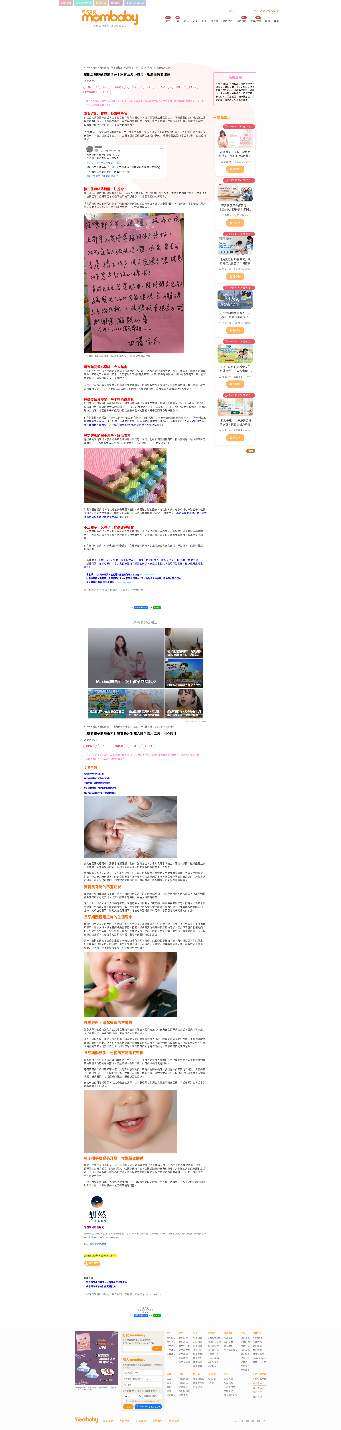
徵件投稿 (245, 1350)
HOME (87, 67)
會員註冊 (245, 1362)
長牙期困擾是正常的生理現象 (97, 778)
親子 (204, 20)
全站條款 (125, 1420)
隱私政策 (155, 1401)
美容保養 (257, 1350)
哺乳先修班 (213, 1362)
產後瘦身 (236, 93)
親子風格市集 (241, 100)
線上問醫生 (198, 1378)
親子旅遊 (197, 1346)
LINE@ (157, 607)
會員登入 (245, 1366)
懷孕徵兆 (227, 90)
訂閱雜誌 (141, 1420)
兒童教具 (183, 1395)
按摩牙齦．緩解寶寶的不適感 (97, 783)
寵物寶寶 (197, 1366)
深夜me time (259, 1358)
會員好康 (245, 1342)
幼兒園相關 (184, 1391)
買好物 (211, 1382)
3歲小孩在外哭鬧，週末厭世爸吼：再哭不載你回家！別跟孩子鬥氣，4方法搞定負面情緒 (148, 560)
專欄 (267, 20)
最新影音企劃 (214, 1338)
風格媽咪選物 (231, 1395)
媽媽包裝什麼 (259, 1362)
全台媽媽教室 (231, 1350)
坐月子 (170, 1391)
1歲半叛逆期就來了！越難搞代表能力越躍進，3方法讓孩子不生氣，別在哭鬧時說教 (184, 653)
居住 (105, 87)
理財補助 (197, 1362)
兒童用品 (183, 1382)
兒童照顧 (104, 67)
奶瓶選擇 (247, 93)
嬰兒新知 (183, 1354)
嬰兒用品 (183, 1342)
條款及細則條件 (143, 1401)
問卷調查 (245, 1354)
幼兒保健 (212, 1366)
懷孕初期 (171, 1342)
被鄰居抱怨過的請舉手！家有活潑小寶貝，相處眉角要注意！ (141, 67)
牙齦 (134, 746)
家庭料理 (197, 1350)
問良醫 (214, 20)
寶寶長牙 (90, 746)
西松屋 (235, 84)
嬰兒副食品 (184, 1350)
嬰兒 (186, 20)
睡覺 (178, 87)
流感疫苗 (231, 96)
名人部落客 (229, 1387)
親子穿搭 (197, 1358)
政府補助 (229, 87)
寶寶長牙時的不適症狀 (94, 774)
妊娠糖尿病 (244, 96)
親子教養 (197, 1338)
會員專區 (245, 1370)
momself (257, 1338)
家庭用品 (197, 1342)
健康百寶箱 (198, 1354)
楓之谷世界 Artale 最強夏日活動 (107, 713)
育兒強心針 (184, 1346)
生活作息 (192, 87)
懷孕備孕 (171, 1338)
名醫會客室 (213, 1354)
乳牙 (105, 746)
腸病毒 (219, 87)
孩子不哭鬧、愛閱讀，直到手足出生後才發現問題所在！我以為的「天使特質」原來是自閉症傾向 (132, 578)
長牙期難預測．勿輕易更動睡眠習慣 (100, 788)
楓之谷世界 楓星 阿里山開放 (99, 582)
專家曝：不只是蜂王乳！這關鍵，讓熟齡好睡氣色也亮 (111, 574)
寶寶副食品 (242, 87)
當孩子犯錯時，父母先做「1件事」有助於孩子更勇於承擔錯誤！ (184, 713)
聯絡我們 (174, 1420)
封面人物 (228, 1378)
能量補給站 (90, 92)
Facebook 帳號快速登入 (150, 1407)
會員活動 (228, 1346)
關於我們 (108, 1420)
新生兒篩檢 (184, 1362)
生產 (177, 20)
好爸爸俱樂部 (259, 1378)
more (250, 451)
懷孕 (168, 20)
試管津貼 (171, 1354)
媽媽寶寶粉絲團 (141, 607)
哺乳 (169, 1387)
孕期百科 (171, 1346)
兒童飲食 (183, 1387)
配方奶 (226, 84)
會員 (276, 20)
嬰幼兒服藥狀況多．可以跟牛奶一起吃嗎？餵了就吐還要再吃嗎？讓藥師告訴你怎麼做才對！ (145, 713)
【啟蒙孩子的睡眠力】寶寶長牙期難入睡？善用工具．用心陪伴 (143, 726)
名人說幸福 (213, 1358)
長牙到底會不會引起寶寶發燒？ (102, 1286)
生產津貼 (171, 1350)
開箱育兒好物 (214, 1342)
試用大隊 (242, 20)
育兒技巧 (119, 87)
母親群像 (228, 1391)
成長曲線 (183, 1358)
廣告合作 (158, 1420)
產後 (169, 1382)
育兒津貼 (171, 1395)
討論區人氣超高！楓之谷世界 (184, 685)
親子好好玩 (213, 1350)
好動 (149, 87)
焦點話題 (228, 1382)
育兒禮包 (245, 1338)
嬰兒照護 (104, 726)
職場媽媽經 (258, 1354)
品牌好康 (228, 1342)
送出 (157, 1348)
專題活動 (256, 20)
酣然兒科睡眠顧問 (98, 1244)
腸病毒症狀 (246, 84)
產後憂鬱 (224, 93)
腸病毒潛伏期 (241, 90)
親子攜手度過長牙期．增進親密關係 (100, 793)
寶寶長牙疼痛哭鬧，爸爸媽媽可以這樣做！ (107, 1282)
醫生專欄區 (198, 1382)
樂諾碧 (228, 100)
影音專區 (227, 20)
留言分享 (245, 1346)
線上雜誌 (257, 1388)
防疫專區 (197, 1387)
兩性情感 (257, 1342)
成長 (163, 87)
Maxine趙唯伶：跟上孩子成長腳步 (126, 681)
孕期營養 (220, 96)
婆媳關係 (257, 1346)
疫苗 (218, 84)
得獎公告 (245, 1358)
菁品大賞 (257, 1397)
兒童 (195, 20)
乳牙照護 (119, 746)
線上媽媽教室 (214, 1346)
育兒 (134, 87)
